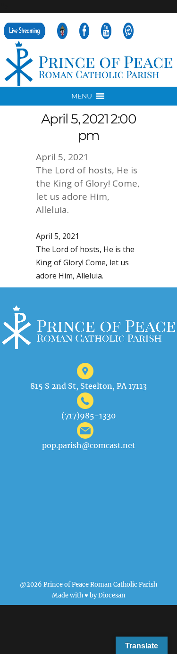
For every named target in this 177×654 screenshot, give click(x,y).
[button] (81, 96)
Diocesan (112, 595)
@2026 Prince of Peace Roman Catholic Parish (88, 584)
